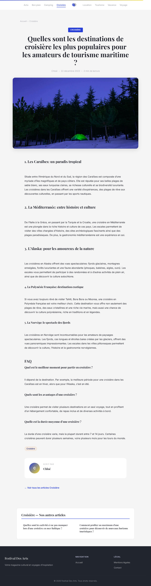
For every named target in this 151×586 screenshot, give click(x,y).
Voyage (123, 5)
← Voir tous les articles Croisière (41, 487)
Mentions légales (122, 562)
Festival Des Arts (16, 558)
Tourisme (99, 5)
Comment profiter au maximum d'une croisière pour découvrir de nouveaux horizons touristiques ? (104, 528)
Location (87, 5)
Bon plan (36, 5)
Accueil (23, 21)
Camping (48, 5)
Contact (118, 567)
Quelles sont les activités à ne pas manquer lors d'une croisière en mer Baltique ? (45, 527)
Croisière (61, 5)
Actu (26, 5)
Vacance (112, 5)
